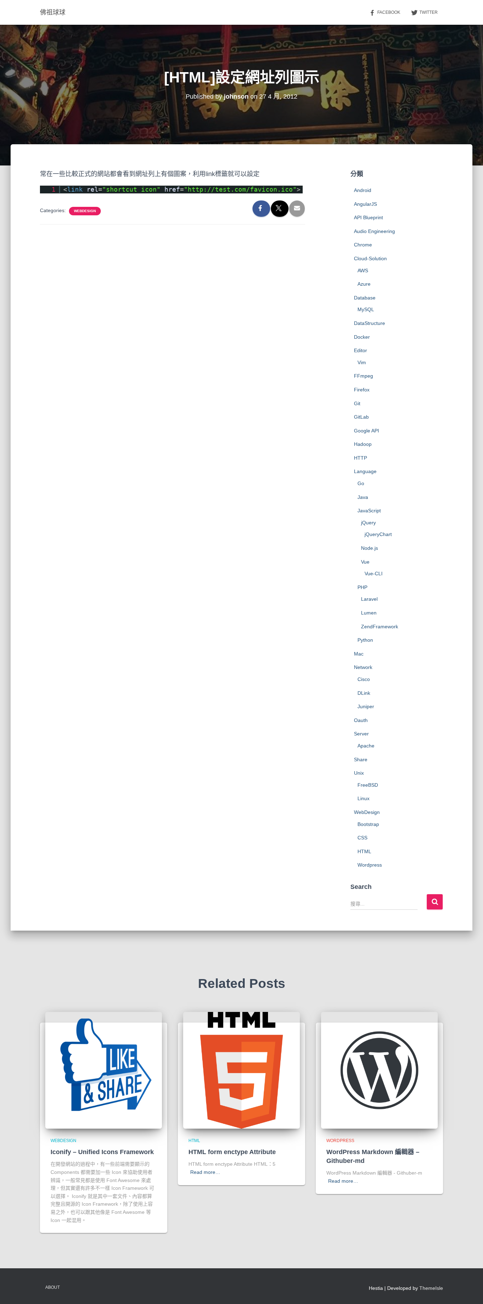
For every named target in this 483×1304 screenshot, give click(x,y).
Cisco (363, 679)
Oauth (361, 720)
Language (365, 471)
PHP (362, 587)
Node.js (369, 548)
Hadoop (363, 444)
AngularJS (365, 204)
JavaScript (369, 510)
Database (365, 298)
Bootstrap (368, 824)
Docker (362, 337)
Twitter (428, 12)
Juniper (365, 706)
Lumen (369, 613)
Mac (358, 654)
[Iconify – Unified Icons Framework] (103, 1069)
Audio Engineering (374, 231)
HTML (364, 851)
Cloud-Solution (370, 258)
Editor (360, 350)
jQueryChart (378, 534)
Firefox (361, 389)
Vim (361, 362)
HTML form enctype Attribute (232, 1151)
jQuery (368, 522)
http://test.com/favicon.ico (240, 189)
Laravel (369, 599)
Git (357, 403)
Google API (366, 430)
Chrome (363, 245)
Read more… (205, 1172)
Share (360, 759)
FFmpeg (363, 376)
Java (362, 497)
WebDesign (85, 211)
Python (365, 640)
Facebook (388, 12)
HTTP (360, 458)
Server (361, 734)
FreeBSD (367, 785)
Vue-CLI (374, 573)
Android (362, 190)
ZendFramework (379, 626)
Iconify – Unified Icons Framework (102, 1151)
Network (363, 667)
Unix (359, 773)
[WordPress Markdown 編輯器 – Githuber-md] (379, 1069)
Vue (365, 562)
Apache (365, 746)
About (52, 1287)
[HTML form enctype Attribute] (241, 1069)
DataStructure (369, 323)
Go (360, 483)
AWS (362, 270)
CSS (362, 837)
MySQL (365, 309)
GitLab (361, 417)
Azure (364, 284)
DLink (363, 693)
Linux (363, 798)
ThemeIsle (431, 1288)
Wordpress (369, 865)
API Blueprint (368, 217)
